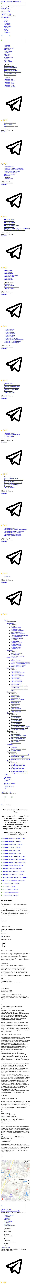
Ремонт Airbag (15, 702)
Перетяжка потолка (16, 722)
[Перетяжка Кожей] (15, 895)
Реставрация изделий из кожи (19, 773)
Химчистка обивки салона (18, 683)
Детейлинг (10, 744)
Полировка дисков (16, 644)
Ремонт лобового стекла (17, 756)
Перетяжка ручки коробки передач (20, 726)
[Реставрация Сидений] (15, 841)
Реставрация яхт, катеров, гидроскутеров (18, 766)
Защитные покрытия (16, 653)
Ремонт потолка (15, 704)
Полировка (10, 623)
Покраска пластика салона (18, 710)
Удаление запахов (16, 684)
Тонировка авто (15, 734)
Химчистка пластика (16, 674)
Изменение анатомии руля (18, 729)
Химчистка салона (16, 677)
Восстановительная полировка (19, 635)
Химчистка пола (15, 678)
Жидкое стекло (15, 654)
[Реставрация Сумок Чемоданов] (15, 862)
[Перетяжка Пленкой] (15, 883)
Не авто (9, 761)
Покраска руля (15, 707)
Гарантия (6, 787)
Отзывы (6, 780)
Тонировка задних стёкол (18, 740)
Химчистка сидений (16, 681)
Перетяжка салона (16, 716)
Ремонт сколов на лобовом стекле (20, 758)
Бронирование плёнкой (17, 666)
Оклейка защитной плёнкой (18, 665)
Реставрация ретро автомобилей (20, 755)
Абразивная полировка (17, 630)
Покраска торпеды (16, 711)
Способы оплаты (9, 786)
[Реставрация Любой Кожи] (15, 865)
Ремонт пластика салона (17, 699)
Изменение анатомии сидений (19, 728)
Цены (5, 782)
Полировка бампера (16, 645)
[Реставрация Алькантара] (15, 844)
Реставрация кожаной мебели (19, 771)
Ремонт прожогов (16, 701)
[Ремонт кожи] (15, 886)
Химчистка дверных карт (18, 672)
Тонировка (10, 731)
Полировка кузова (16, 629)
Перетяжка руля (15, 717)
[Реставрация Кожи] (15, 856)
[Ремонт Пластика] (15, 889)
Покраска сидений (16, 708)
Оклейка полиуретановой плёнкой (20, 663)
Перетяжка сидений (16, 719)
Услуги (6, 620)
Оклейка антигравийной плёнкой (20, 662)
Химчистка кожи (15, 671)
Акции (6, 774)
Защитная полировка (16, 632)
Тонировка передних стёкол (18, 737)
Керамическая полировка (18, 633)
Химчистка (10, 668)
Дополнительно (11, 752)
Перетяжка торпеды (16, 720)
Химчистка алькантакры (17, 675)
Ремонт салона (11, 692)
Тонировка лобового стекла (18, 735)
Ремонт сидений (15, 696)
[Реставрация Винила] (15, 850)
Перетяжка (10, 713)
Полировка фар (15, 641)
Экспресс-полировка (16, 636)
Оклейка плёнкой (12, 657)
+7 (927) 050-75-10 (6, 14)
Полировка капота (16, 647)
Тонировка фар (15, 741)
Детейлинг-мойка (16, 750)
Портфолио (7, 776)
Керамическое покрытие (17, 656)
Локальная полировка (17, 638)
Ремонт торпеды (15, 698)
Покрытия (10, 650)
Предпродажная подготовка (18, 749)
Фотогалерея (7, 779)
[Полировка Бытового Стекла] (15, 871)
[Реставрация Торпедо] (15, 847)
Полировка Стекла (16, 627)
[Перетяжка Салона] (15, 892)
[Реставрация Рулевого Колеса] (15, 838)
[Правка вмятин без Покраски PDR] (15, 877)
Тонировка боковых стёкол (18, 738)
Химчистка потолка (16, 680)
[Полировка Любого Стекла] (15, 874)
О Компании (7, 777)
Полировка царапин (16, 642)
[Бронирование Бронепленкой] (15, 880)
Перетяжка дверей (16, 723)
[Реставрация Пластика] (15, 853)
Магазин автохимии (9, 783)
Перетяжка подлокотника (18, 725)
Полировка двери (16, 648)
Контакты (7, 785)
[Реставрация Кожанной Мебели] (15, 859)
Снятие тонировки (16, 743)
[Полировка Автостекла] (15, 868)
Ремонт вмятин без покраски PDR (20, 759)
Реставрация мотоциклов (18, 764)
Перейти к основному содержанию (11, 1)
